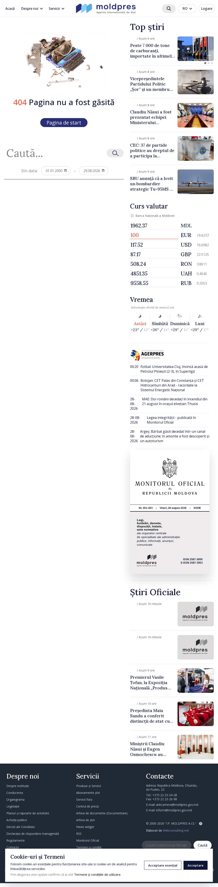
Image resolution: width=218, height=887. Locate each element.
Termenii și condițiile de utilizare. (97, 874)
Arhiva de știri (85, 820)
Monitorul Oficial (87, 840)
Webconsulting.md (176, 830)
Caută (202, 845)
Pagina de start (64, 122)
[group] (172, 48)
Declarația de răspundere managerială (32, 834)
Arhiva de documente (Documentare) (102, 813)
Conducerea (14, 793)
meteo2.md (166, 307)
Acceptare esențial (162, 865)
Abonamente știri (88, 793)
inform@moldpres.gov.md (174, 810)
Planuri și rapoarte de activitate (27, 813)
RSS (79, 834)
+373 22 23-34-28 (164, 795)
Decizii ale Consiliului (20, 827)
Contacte (12, 847)
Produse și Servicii (88, 786)
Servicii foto (84, 799)
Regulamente (15, 840)
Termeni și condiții (88, 847)
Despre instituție (17, 786)
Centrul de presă (87, 806)
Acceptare (196, 865)
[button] (205, 63)
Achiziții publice (16, 820)
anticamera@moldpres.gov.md (177, 805)
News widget (85, 827)
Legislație (12, 806)
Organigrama (15, 799)
